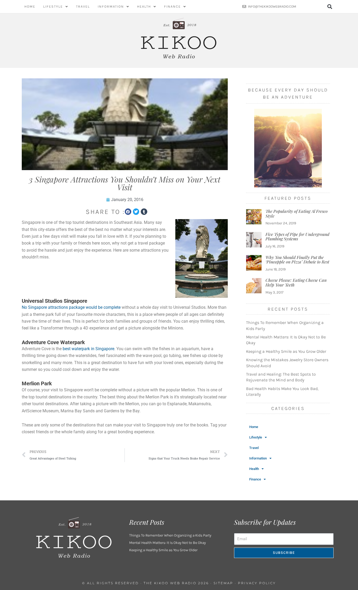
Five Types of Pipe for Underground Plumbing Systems (297, 236)
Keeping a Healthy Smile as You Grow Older (286, 351)
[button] (330, 6)
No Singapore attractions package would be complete (71, 307)
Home (29, 6)
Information (111, 6)
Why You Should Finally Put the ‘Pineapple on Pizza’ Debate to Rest (297, 260)
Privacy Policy (257, 583)
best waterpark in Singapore (88, 348)
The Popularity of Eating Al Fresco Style (296, 213)
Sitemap (223, 583)
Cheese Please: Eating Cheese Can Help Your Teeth (296, 282)
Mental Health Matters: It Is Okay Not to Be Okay (167, 542)
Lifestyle (53, 6)
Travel (83, 6)
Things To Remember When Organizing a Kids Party (170, 535)
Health (144, 6)
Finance (172, 6)
